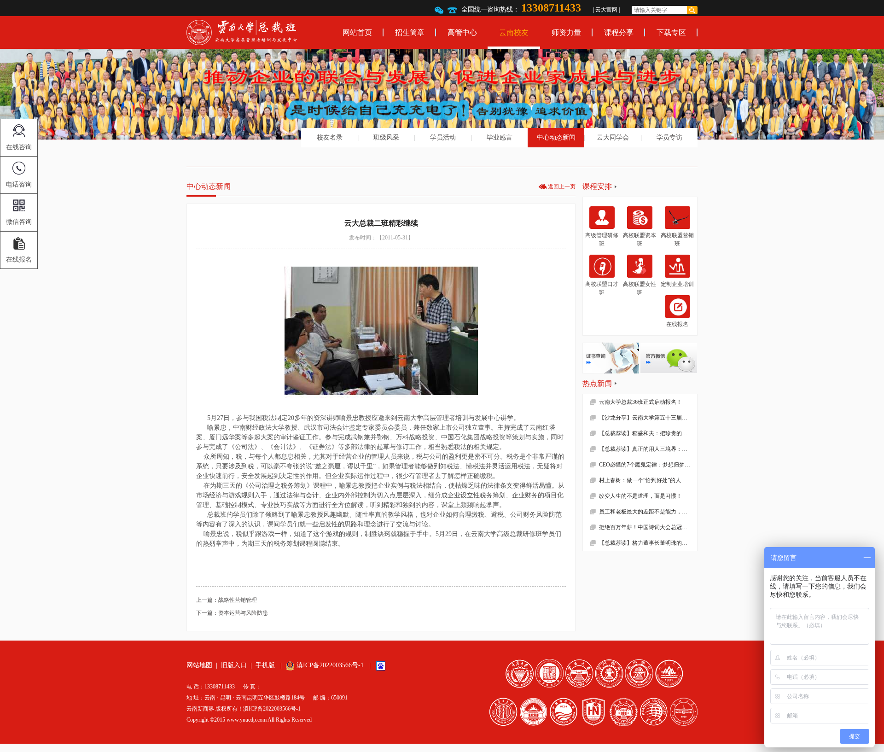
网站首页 (357, 32)
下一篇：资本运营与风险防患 (232, 613)
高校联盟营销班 (677, 239)
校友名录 (330, 137)
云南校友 (514, 32)
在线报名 (677, 324)
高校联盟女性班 (639, 288)
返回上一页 (562, 186)
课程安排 (597, 186)
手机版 (265, 665)
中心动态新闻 (556, 137)
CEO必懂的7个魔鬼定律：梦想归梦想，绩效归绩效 (648, 464)
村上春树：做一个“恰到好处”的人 (640, 480)
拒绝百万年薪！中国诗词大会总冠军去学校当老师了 (648, 527)
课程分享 (619, 32)
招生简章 (410, 32)
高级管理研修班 (601, 239)
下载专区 (671, 32)
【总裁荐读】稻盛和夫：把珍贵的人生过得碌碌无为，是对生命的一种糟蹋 (648, 433)
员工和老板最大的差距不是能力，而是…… (648, 511)
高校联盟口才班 (601, 288)
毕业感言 (499, 137)
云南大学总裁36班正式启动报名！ (640, 402)
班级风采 (386, 137)
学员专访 (669, 137)
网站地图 (199, 665)
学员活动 (443, 137)
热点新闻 (597, 383)
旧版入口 (234, 665)
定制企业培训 (677, 284)
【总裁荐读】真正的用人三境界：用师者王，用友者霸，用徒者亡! (648, 449)
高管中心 (462, 32)
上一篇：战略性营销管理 (226, 600)
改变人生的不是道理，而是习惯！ (640, 496)
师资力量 (566, 32)
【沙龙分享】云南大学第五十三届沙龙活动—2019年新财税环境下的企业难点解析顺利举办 (648, 417)
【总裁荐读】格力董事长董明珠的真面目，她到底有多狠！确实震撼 (648, 543)
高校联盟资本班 (639, 239)
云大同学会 (613, 137)
